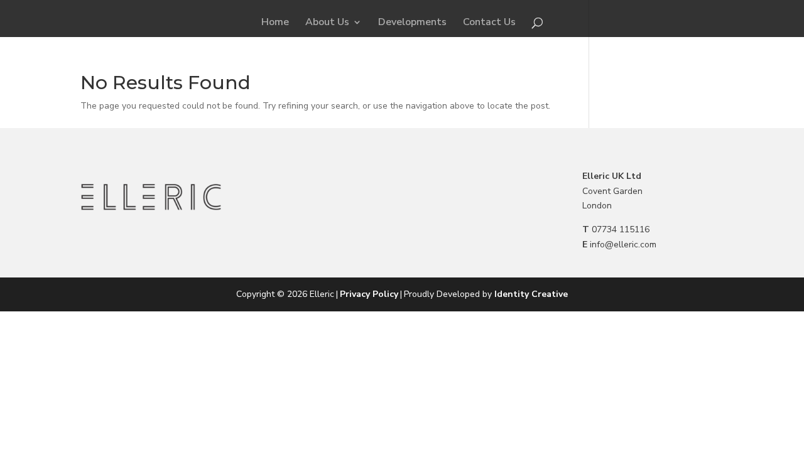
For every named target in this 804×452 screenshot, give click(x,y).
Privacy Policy (369, 294)
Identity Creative (531, 294)
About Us (327, 23)
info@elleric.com (623, 244)
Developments (412, 23)
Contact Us (489, 23)
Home (275, 23)
